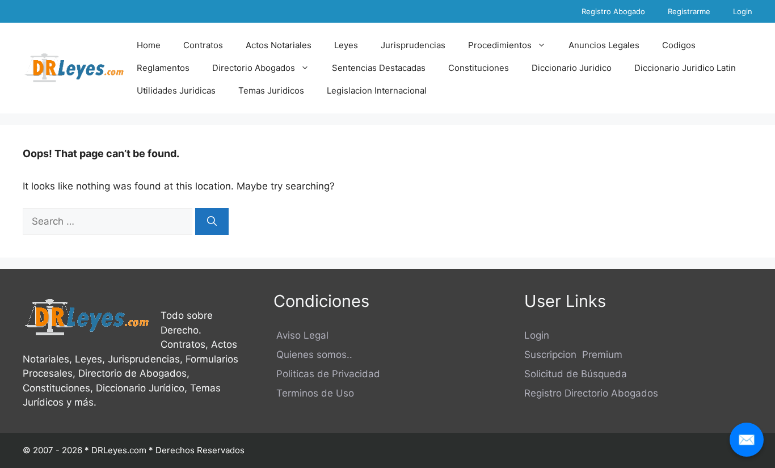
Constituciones (478, 67)
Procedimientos (500, 45)
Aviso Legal (300, 335)
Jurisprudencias (413, 45)
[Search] (212, 221)
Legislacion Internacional (377, 90)
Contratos (203, 45)
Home (149, 45)
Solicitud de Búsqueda (575, 374)
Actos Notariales (278, 45)
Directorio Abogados (253, 67)
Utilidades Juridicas (176, 90)
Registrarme (689, 11)
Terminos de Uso (313, 393)
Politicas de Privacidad (326, 374)
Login (742, 11)
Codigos (679, 45)
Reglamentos (163, 67)
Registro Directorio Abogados (591, 393)
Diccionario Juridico (572, 67)
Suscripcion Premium (573, 354)
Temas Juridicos (271, 90)
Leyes (346, 45)
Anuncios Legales (603, 45)
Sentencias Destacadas (379, 67)
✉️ (747, 439)
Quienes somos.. (312, 354)
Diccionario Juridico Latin (685, 67)
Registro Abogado (613, 11)
